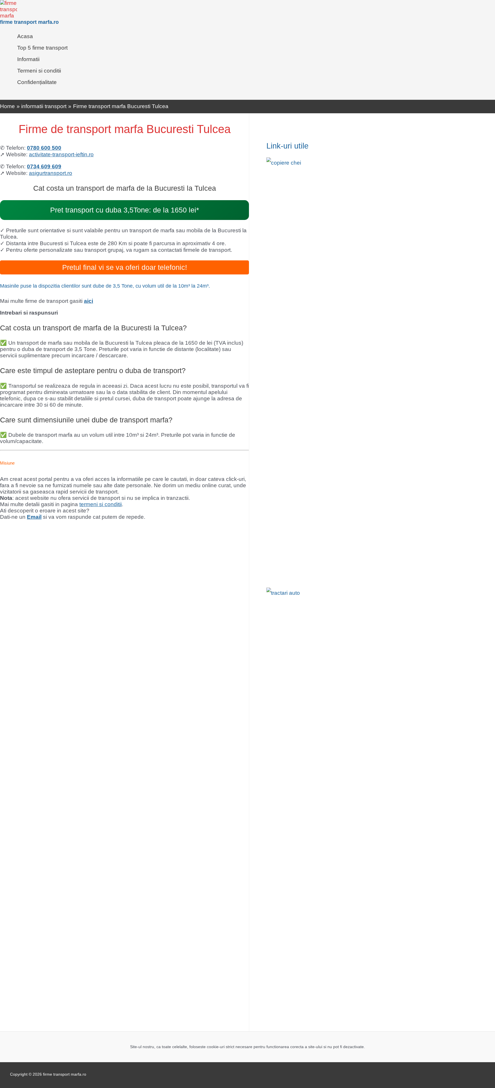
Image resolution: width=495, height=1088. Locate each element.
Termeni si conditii (39, 71)
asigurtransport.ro (50, 173)
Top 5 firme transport (42, 48)
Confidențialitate (37, 82)
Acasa (25, 36)
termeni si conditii (100, 504)
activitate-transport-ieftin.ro (61, 154)
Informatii (28, 59)
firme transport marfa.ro (29, 22)
